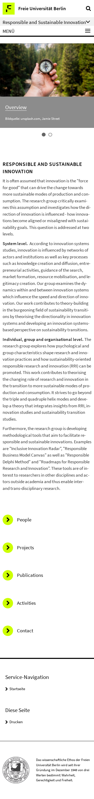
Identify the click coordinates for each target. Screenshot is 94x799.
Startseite (17, 688)
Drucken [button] (16, 721)
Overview (16, 107)
